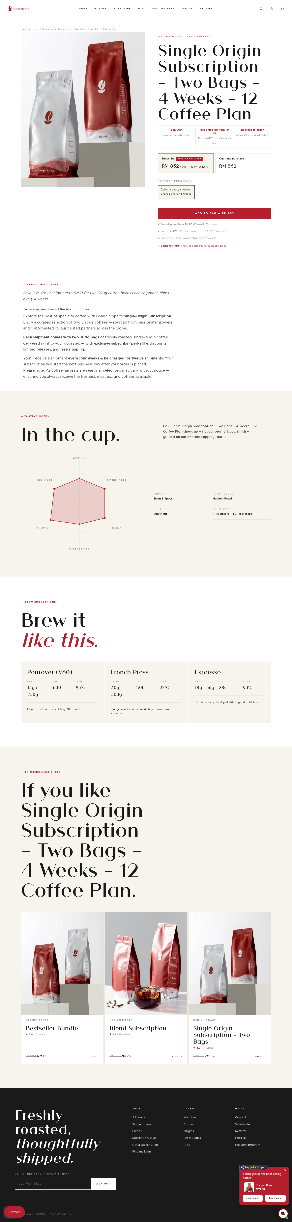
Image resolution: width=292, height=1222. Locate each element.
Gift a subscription (145, 1145)
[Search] (261, 8)
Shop (83, 9)
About (187, 9)
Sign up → (104, 1184)
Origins (189, 1131)
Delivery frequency (175, 181)
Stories (206, 9)
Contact (240, 1117)
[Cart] (282, 8)
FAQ (187, 1145)
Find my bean (141, 1151)
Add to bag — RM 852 (214, 213)
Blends (137, 1131)
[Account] (271, 8)
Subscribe (122, 9)
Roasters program (247, 1145)
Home (24, 29)
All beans (138, 1117)
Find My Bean (163, 9)
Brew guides (192, 1138)
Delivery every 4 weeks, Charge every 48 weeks (176, 191)
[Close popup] (285, 1170)
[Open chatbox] (283, 1213)
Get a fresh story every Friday (42, 1174)
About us (190, 1117)
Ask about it (275, 1198)
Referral (240, 1131)
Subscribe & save (144, 1138)
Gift (141, 9)
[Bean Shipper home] (40, 9)
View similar (252, 1198)
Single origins (141, 1124)
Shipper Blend (264, 1185)
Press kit (241, 1138)
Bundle (100, 9)
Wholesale (242, 1124)
